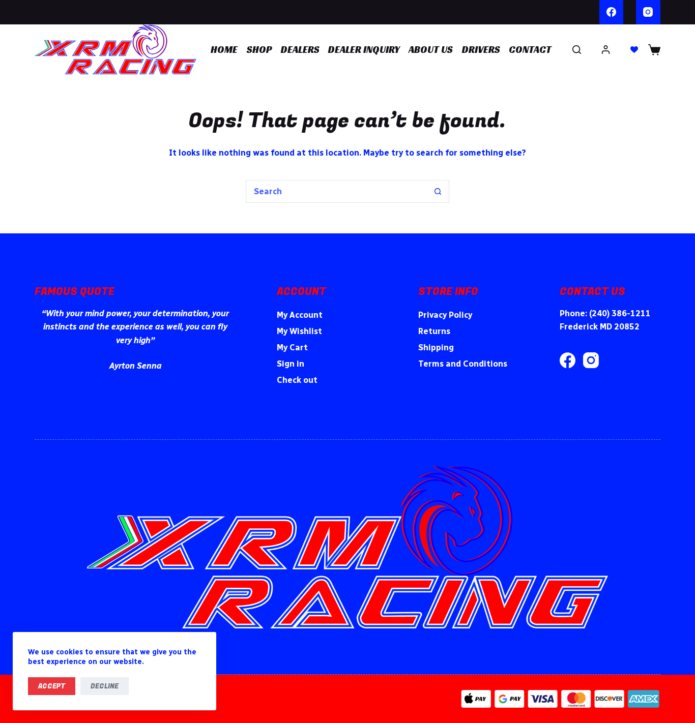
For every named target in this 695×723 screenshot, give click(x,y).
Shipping (436, 347)
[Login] (605, 49)
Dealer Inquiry (364, 49)
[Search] (576, 49)
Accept (51, 686)
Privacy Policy (445, 315)
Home (224, 49)
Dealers (300, 49)
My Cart (292, 347)
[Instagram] (648, 12)
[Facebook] (611, 12)
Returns (434, 331)
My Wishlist (299, 331)
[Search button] (438, 191)
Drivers (481, 49)
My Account (300, 315)
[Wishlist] (634, 49)
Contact (530, 49)
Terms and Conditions (462, 364)
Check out (297, 380)
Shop (259, 49)
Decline (105, 686)
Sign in (290, 364)
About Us (431, 49)
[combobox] (336, 191)
